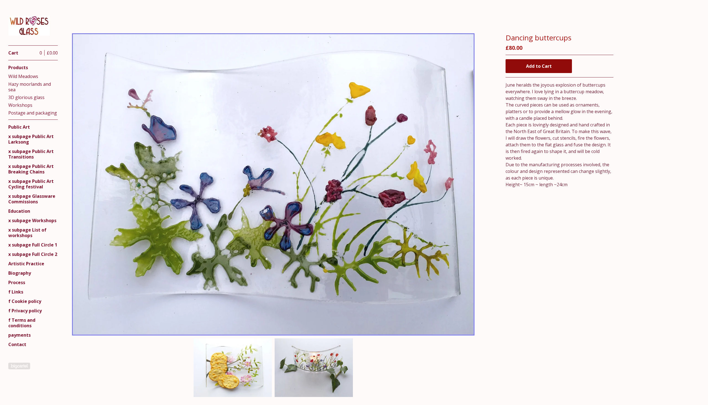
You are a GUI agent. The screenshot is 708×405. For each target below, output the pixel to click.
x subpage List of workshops (27, 232)
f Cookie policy (24, 301)
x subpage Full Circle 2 (32, 254)
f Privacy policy (25, 311)
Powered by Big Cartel (19, 366)
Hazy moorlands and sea (29, 87)
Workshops (20, 105)
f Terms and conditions (21, 323)
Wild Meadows (23, 76)
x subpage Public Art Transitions (31, 154)
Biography (19, 273)
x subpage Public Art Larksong (31, 139)
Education (19, 211)
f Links (15, 292)
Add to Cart (539, 66)
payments (19, 335)
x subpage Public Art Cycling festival (31, 184)
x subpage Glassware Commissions (31, 199)
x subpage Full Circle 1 (32, 245)
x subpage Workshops (32, 220)
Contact (17, 344)
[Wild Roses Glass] (29, 26)
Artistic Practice (26, 264)
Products (18, 67)
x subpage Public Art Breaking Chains (31, 169)
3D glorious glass (26, 97)
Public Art (19, 127)
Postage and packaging (32, 113)
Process (16, 282)
